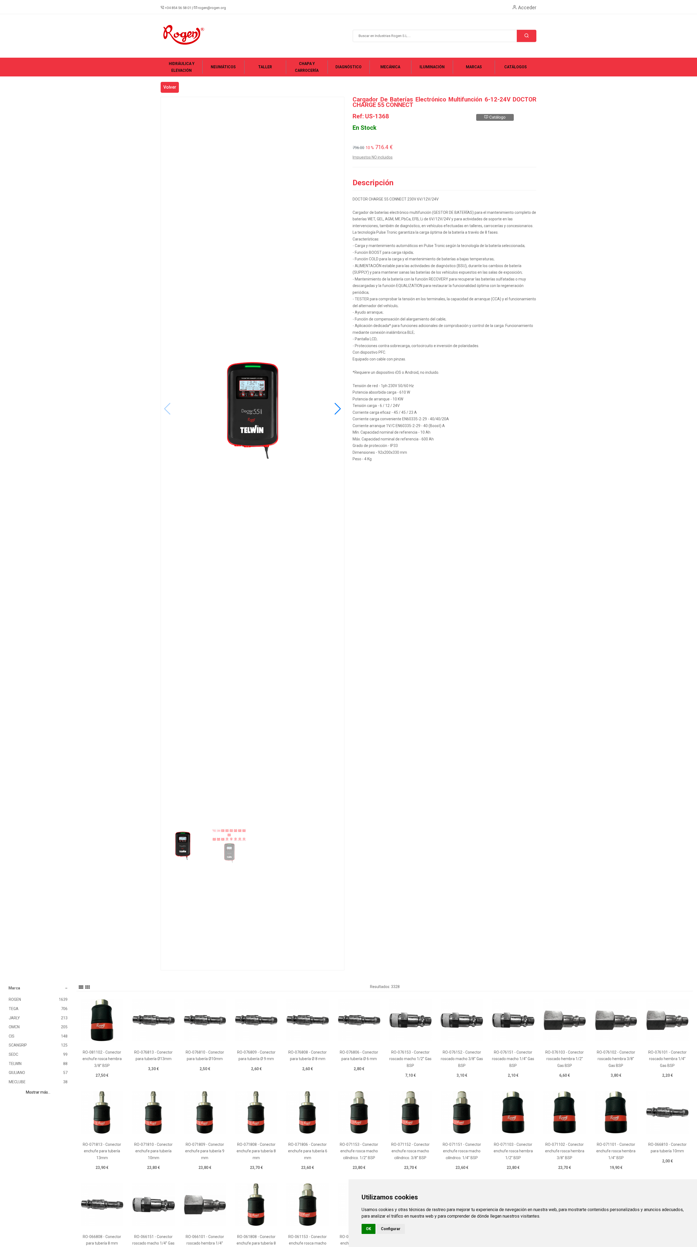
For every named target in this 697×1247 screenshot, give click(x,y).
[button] (337, 409)
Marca (14, 988)
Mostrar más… (38, 1092)
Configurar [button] (391, 1229)
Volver (169, 87)
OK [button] (368, 1229)
